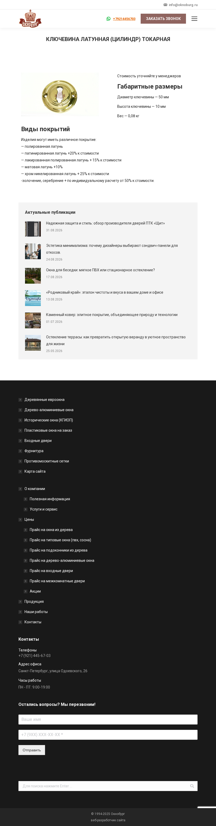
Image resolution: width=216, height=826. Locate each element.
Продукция (34, 601)
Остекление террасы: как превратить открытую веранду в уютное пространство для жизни (116, 340)
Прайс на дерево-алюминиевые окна (62, 560)
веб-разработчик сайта (108, 820)
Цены (29, 519)
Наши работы (36, 612)
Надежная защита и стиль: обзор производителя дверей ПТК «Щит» (105, 223)
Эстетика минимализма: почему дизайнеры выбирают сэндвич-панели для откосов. (112, 248)
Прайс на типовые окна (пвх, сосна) (60, 540)
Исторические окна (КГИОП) (48, 420)
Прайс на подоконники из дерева (58, 550)
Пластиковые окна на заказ (48, 430)
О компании (34, 489)
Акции (35, 591)
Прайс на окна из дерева (51, 530)
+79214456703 (124, 19)
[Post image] (33, 229)
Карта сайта (35, 471)
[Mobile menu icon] (194, 19)
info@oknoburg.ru (183, 5)
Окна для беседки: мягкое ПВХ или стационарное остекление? (100, 270)
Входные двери (38, 441)
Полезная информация (50, 499)
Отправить (32, 750)
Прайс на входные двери (51, 571)
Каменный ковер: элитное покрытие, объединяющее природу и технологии (112, 315)
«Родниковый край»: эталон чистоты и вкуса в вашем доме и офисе (104, 292)
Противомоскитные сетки (46, 461)
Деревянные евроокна (44, 399)
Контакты (32, 622)
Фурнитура (33, 451)
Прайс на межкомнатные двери (57, 581)
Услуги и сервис (43, 509)
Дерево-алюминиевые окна (48, 410)
